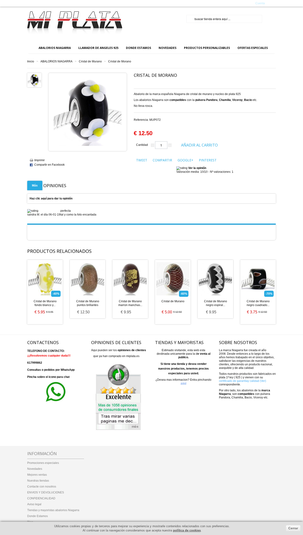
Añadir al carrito (199, 145)
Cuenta (260, 3)
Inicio (30, 61)
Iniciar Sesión (223, 3)
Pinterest (208, 160)
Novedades (34, 468)
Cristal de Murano (90, 61)
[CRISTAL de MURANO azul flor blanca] (34, 80)
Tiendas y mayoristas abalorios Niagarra (53, 510)
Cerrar (293, 528)
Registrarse (241, 3)
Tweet (141, 160)
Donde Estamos (37, 516)
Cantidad (142, 145)
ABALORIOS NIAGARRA (56, 61)
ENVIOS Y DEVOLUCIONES (45, 492)
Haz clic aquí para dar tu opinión (51, 198)
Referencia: (147, 119)
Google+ (185, 160)
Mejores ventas (37, 474)
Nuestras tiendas (38, 480)
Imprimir (39, 160)
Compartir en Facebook (49, 164)
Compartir (162, 160)
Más (35, 185)
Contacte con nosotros (41, 486)
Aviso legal (34, 504)
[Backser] (74, 22)
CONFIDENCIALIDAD (41, 498)
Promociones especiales (43, 463)
